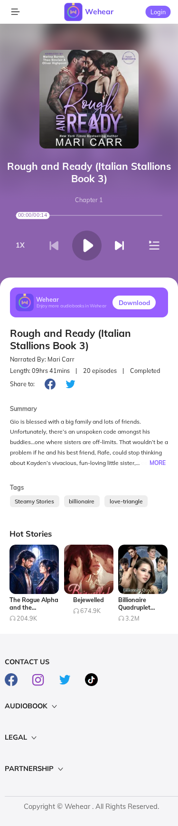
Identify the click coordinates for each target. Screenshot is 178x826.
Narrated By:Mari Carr (42, 359)
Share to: (22, 384)
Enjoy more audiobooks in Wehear (72, 306)
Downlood (134, 302)
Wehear (99, 11)
